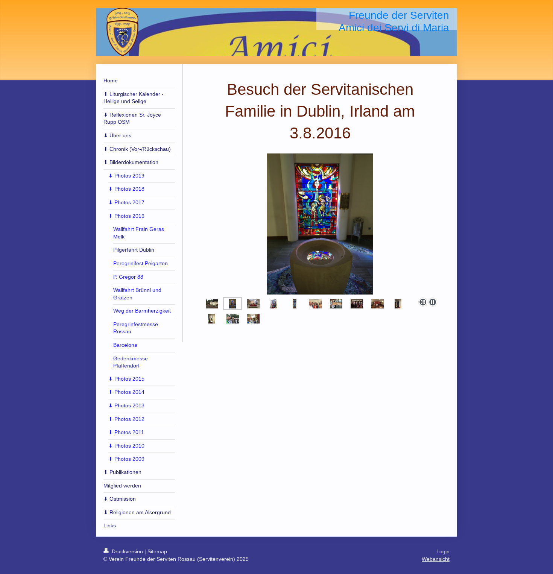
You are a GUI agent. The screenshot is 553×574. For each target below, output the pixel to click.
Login (443, 551)
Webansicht (436, 559)
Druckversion (127, 551)
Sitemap (157, 551)
